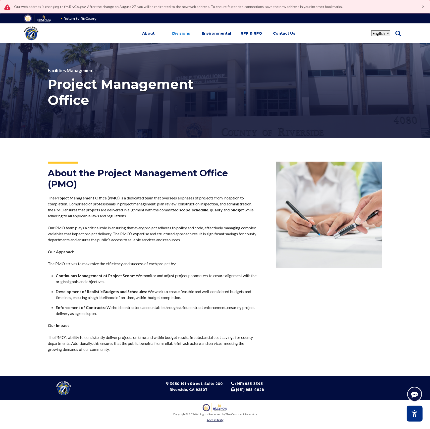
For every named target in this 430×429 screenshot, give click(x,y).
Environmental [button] (216, 33)
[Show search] (398, 33)
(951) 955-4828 (250, 389)
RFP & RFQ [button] (251, 33)
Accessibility (215, 420)
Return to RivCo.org (80, 18)
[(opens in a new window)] (38, 18)
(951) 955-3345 (249, 383)
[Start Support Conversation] (414, 394)
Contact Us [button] (284, 33)
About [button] (148, 33)
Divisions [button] (181, 33)
